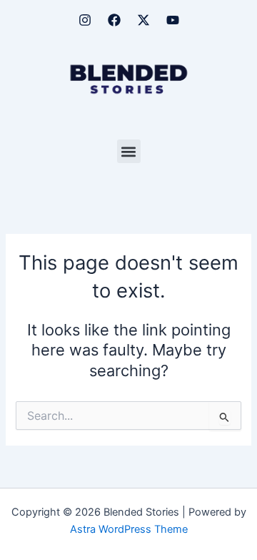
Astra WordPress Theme (129, 529)
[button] (129, 151)
